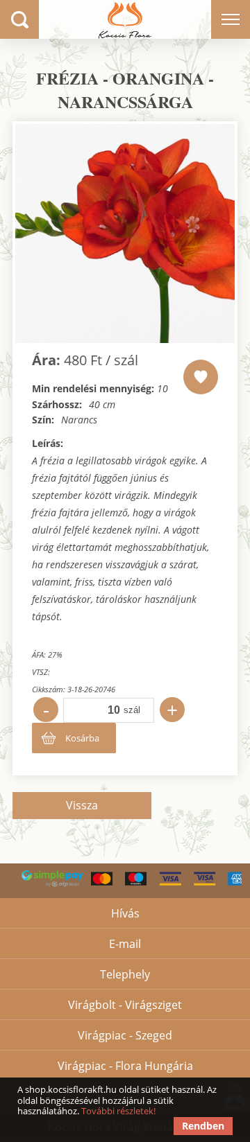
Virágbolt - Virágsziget (125, 1004)
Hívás (125, 913)
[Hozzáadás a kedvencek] (200, 377)
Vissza (82, 805)
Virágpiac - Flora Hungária (125, 1065)
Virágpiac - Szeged (125, 1035)
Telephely (125, 974)
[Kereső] (19, 19)
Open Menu (230, 19)
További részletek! (118, 1111)
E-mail (125, 943)
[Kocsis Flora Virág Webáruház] (124, 19)
